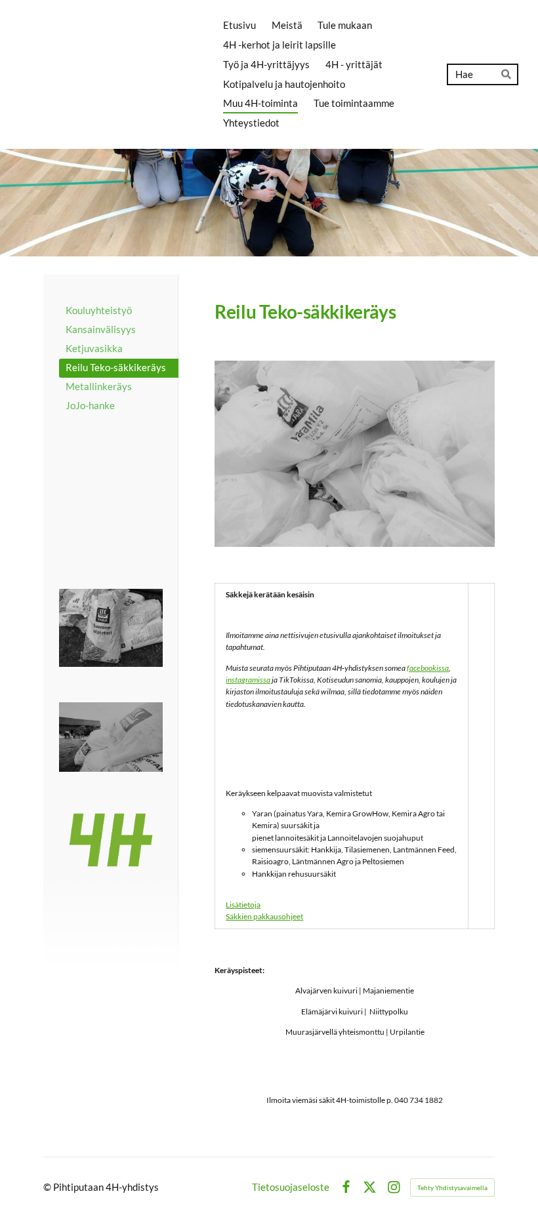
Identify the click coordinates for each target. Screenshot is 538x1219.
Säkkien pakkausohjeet (264, 916)
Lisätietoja (243, 904)
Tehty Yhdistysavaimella (452, 1187)
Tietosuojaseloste (290, 1187)
